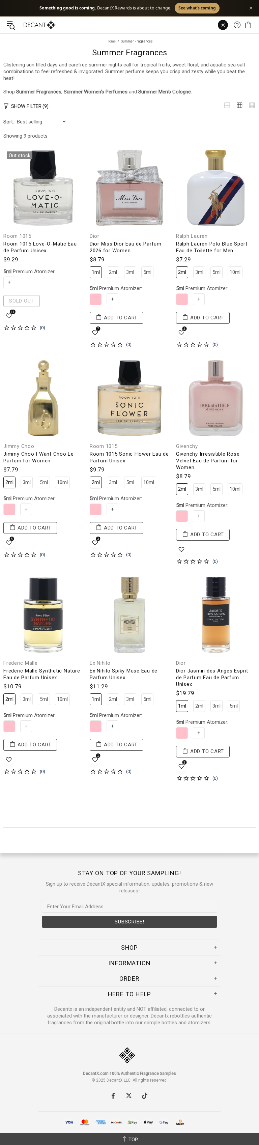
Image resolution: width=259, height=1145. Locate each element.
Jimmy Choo (18, 446)
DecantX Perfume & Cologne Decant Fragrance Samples (26, 25)
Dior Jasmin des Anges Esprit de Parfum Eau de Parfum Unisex (212, 677)
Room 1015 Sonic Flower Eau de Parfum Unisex (129, 457)
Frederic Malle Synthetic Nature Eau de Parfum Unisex (41, 674)
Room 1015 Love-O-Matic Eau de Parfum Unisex (40, 247)
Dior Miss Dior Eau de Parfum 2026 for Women (126, 247)
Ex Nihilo (100, 663)
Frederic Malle (20, 663)
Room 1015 (17, 236)
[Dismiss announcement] (251, 8)
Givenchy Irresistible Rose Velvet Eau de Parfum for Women (208, 460)
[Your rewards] (223, 25)
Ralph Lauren (192, 236)
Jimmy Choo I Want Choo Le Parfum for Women (38, 457)
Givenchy (187, 446)
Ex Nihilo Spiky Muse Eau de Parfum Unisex (123, 674)
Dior (94, 236)
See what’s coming (197, 8)
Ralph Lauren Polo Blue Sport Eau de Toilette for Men (212, 247)
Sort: (8, 122)
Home (111, 41)
